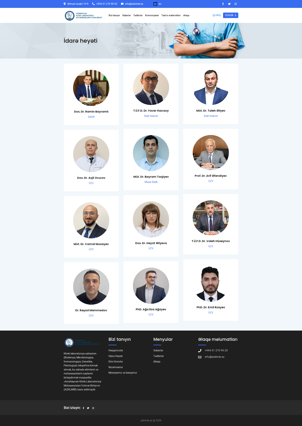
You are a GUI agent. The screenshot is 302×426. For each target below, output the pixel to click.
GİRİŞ (218, 15)
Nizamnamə (116, 367)
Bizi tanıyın (114, 15)
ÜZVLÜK (229, 15)
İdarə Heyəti (116, 356)
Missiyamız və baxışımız (123, 372)
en (160, 4)
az (155, 3)
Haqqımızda (116, 350)
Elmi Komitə (116, 361)
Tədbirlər (138, 15)
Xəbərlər (126, 15)
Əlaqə (186, 15)
